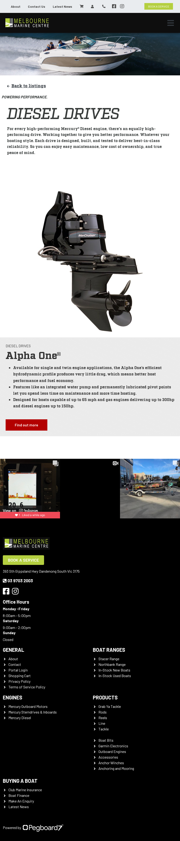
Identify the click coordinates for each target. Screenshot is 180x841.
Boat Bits (105, 740)
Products (105, 697)
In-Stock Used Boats (114, 675)
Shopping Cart (19, 675)
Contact (14, 664)
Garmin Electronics (113, 746)
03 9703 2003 (20, 580)
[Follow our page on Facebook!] (114, 6)
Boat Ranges (109, 650)
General (13, 650)
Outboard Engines (112, 751)
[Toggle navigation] (170, 23)
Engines (12, 697)
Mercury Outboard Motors (28, 706)
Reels (102, 717)
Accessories (108, 757)
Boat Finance (18, 795)
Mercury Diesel (19, 717)
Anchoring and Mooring (116, 768)
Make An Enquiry (21, 801)
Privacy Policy (19, 681)
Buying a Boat (20, 781)
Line (101, 723)
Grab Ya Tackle (109, 706)
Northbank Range (112, 664)
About (15, 6)
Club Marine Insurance (25, 789)
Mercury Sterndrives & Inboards (32, 712)
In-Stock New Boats (114, 670)
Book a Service (23, 560)
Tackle (103, 729)
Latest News (62, 6)
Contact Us (36, 6)
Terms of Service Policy (26, 687)
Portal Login (18, 670)
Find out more (26, 425)
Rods (102, 712)
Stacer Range (108, 658)
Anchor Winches (111, 762)
